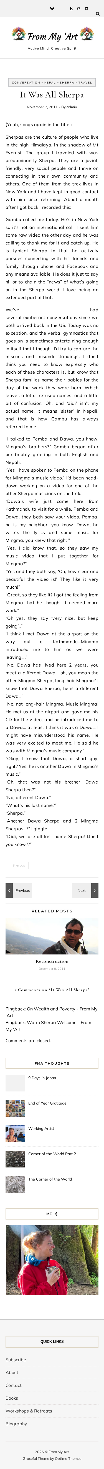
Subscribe (16, 1359)
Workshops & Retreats (29, 1411)
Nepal (50, 82)
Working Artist (41, 1128)
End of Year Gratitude (47, 1103)
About (12, 1372)
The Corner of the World (50, 1179)
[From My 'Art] (52, 35)
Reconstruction (52, 961)
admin (72, 107)
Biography (16, 1423)
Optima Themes (68, 1458)
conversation (26, 82)
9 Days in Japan (42, 1077)
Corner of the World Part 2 (52, 1153)
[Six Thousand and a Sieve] (85, 890)
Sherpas (18, 865)
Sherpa (67, 82)
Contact (14, 1385)
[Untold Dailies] (18, 890)
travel (85, 82)
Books (12, 1398)
